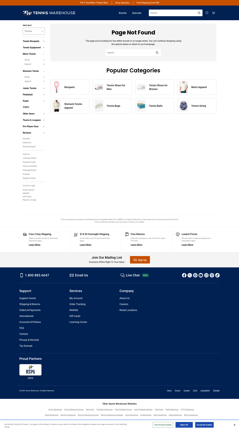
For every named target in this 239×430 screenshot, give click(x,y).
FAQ (21, 327)
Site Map (216, 391)
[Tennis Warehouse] (52, 13)
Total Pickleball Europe (123, 409)
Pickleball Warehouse (105, 409)
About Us (124, 298)
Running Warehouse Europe (88, 415)
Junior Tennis (29, 88)
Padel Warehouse (172, 409)
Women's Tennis (31, 71)
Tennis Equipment (32, 47)
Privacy (177, 391)
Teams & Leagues (32, 120)
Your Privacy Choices (163, 425)
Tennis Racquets (31, 41)
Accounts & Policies (30, 322)
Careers (123, 304)
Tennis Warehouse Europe (74, 409)
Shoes (27, 60)
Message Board (29, 170)
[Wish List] (207, 13)
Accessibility (205, 391)
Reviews (27, 132)
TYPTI (26, 107)
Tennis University (30, 166)
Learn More (34, 244)
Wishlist (26, 193)
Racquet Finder (29, 162)
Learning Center (29, 158)
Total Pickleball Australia (143, 409)
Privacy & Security (29, 339)
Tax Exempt (25, 345)
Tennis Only (90, 409)
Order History (28, 190)
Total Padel (159, 409)
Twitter (190, 275)
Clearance (27, 142)
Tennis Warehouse (55, 409)
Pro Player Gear (31, 126)
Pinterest (195, 275)
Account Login (29, 185)
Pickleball (28, 94)
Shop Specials (122, 2)
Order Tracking (77, 304)
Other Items (29, 113)
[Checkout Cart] (213, 13)
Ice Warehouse (145, 415)
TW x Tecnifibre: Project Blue (94, 2)
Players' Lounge (29, 200)
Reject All (184, 425)
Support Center (29, 178)
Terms (169, 391)
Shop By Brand (29, 146)
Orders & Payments (30, 310)
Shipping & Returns (29, 304)
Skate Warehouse (175, 415)
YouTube (201, 275)
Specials (136, 12)
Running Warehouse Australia (112, 415)
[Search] (199, 13)
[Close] (235, 425)
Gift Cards (27, 196)
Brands (123, 12)
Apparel (27, 64)
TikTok (217, 275)
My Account (76, 298)
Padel (25, 101)
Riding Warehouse (191, 415)
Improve (26, 154)
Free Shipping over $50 (148, 2)
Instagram (206, 275)
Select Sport (27, 25)
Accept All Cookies (204, 425)
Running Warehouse (68, 415)
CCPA (195, 391)
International (26, 316)
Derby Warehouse (160, 415)
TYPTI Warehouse (187, 409)
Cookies (187, 391)
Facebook (184, 275)
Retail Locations (128, 310)
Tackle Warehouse (51, 415)
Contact (23, 333)
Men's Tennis (29, 54)
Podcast (26, 174)
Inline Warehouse (131, 415)
